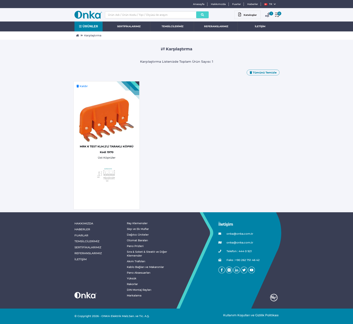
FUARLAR (81, 235)
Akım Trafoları (136, 261)
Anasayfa (198, 4)
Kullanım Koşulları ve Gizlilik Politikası (249, 315)
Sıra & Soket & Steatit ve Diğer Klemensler (147, 253)
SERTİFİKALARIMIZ (129, 26)
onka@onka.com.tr (239, 233)
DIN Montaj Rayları (139, 289)
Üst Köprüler (106, 157)
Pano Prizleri (135, 246)
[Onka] (85, 295)
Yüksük (131, 278)
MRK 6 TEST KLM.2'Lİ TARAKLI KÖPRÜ (106, 146)
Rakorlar (132, 284)
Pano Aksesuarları (138, 272)
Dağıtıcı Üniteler (138, 234)
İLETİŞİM (260, 26)
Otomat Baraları (137, 240)
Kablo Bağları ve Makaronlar (145, 267)
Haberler (252, 4)
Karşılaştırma (92, 35)
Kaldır (83, 86)
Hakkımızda (218, 4)
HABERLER (82, 229)
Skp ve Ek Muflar (138, 229)
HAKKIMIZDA (83, 223)
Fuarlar (236, 4)
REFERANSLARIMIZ (216, 26)
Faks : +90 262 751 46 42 (243, 260)
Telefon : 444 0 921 (239, 251)
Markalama (134, 295)
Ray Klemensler (137, 223)
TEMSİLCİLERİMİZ (172, 26)
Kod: (106, 152)
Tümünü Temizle (264, 72)
